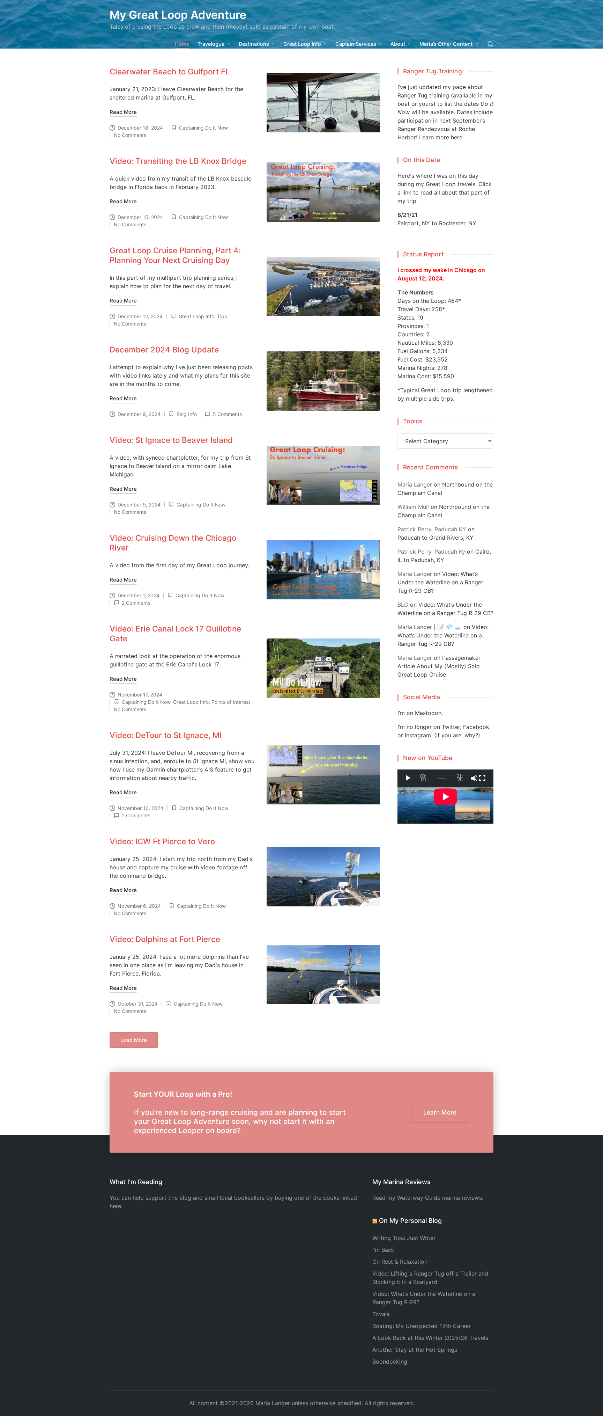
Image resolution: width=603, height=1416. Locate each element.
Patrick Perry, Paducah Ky (431, 551)
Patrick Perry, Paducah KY (431, 529)
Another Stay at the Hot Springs (414, 1349)
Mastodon (428, 712)
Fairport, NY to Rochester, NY (436, 223)
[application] (445, 778)
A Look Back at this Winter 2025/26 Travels (430, 1337)
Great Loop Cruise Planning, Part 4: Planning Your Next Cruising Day (175, 255)
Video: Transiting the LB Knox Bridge (178, 161)
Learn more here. (441, 137)
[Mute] (474, 778)
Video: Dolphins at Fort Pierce (165, 939)
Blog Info (187, 414)
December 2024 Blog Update (164, 349)
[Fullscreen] (482, 778)
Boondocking (389, 1361)
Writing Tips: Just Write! (403, 1237)
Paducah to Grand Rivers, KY (435, 537)
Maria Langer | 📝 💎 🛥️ (429, 626)
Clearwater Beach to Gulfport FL (170, 71)
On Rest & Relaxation (399, 1261)
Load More (133, 1040)
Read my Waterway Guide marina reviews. (427, 1197)
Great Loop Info (196, 316)
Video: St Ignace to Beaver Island (171, 440)
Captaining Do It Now (203, 128)
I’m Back (383, 1249)
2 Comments (136, 603)
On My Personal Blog (410, 1220)
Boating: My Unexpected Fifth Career (421, 1325)
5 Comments (227, 414)
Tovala (381, 1314)
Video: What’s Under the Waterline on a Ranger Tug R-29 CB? (440, 582)
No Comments (130, 135)
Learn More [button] (439, 1112)
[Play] (407, 778)
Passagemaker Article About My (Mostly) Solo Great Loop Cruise (439, 666)
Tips (222, 316)
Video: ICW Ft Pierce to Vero (162, 841)
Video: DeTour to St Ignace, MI (166, 735)
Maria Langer (414, 484)
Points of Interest (230, 702)
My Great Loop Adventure (178, 15)
